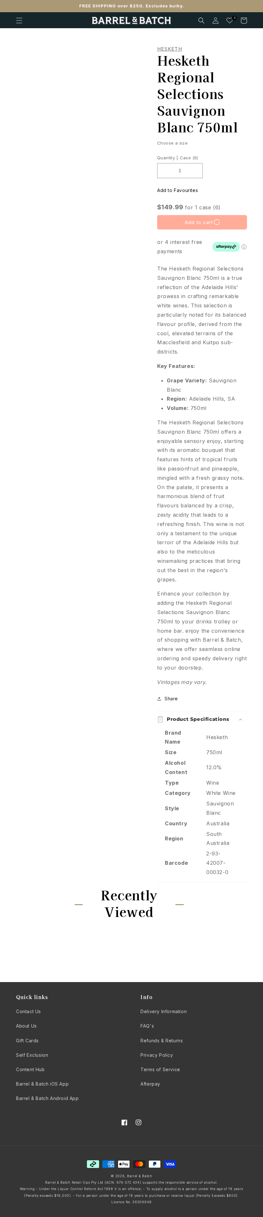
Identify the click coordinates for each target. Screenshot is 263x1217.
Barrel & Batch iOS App (42, 1084)
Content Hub (30, 1069)
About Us (26, 1026)
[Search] (201, 20)
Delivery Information (163, 1011)
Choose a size (172, 143)
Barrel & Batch (139, 1176)
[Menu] (19, 20)
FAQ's (147, 1026)
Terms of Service (160, 1069)
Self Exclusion (32, 1055)
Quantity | (167, 157)
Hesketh (169, 49)
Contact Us (28, 1011)
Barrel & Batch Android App (47, 1098)
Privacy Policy (156, 1055)
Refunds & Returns (161, 1040)
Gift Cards (27, 1040)
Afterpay (150, 1084)
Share (171, 698)
